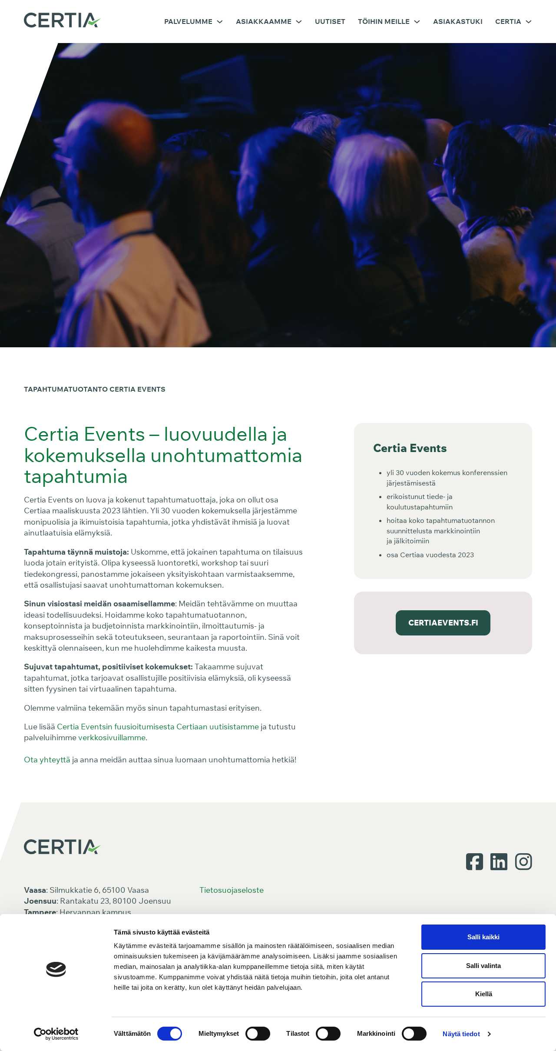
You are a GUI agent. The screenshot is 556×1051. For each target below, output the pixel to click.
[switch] (257, 1034)
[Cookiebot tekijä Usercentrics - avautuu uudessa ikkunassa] (56, 1034)
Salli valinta (483, 965)
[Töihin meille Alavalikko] (417, 21)
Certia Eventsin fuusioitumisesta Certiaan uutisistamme (158, 726)
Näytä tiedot (461, 1034)
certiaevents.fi (443, 622)
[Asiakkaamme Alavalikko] (298, 21)
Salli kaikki (483, 937)
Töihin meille (384, 21)
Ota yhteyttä (47, 759)
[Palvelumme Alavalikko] (219, 21)
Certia (508, 21)
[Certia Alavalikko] (528, 21)
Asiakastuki (458, 21)
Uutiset (330, 21)
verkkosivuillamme (112, 737)
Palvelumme (188, 21)
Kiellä (483, 994)
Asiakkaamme (263, 21)
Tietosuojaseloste (231, 890)
